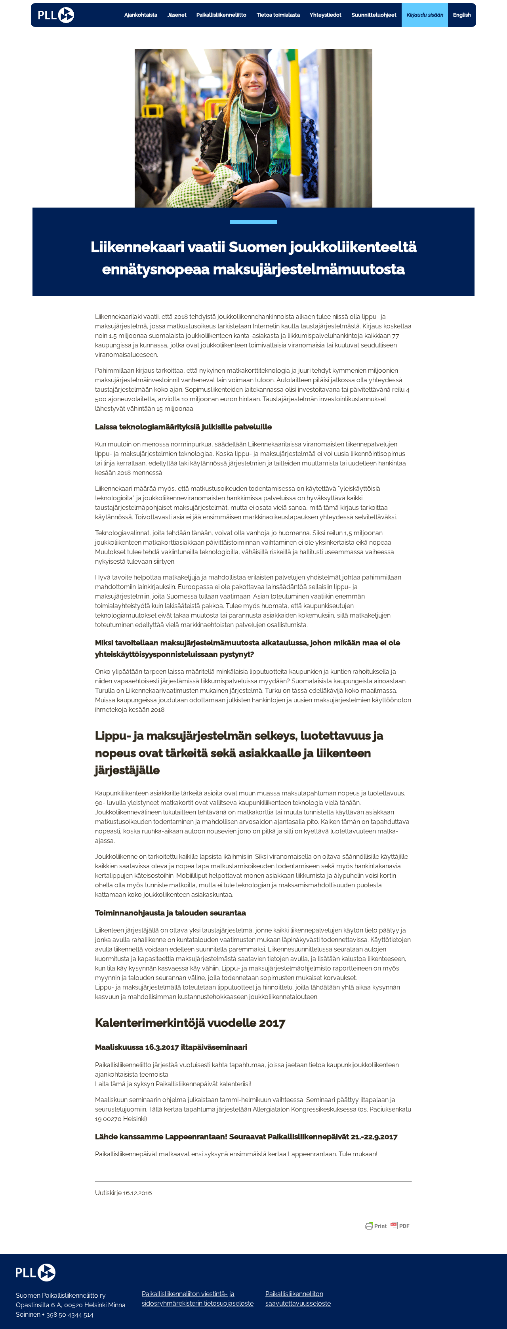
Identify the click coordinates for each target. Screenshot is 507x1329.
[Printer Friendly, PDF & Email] (387, 1226)
